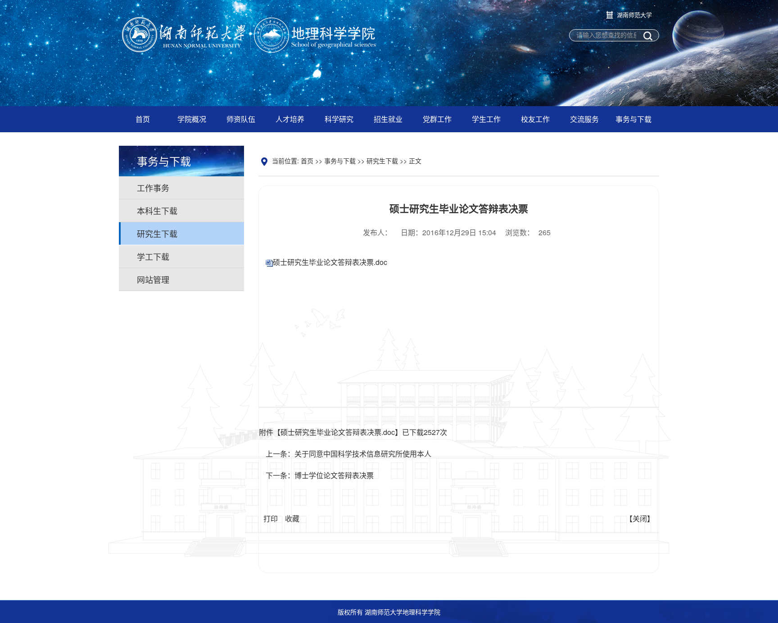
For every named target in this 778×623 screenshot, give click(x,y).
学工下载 (153, 256)
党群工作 (437, 119)
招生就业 (388, 119)
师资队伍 (240, 119)
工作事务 (153, 187)
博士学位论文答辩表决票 (334, 475)
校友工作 (535, 119)
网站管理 (153, 279)
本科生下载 (157, 210)
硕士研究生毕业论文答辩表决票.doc (330, 262)
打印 (270, 518)
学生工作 (486, 119)
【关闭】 (639, 518)
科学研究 (339, 119)
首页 (143, 119)
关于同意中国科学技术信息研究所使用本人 (362, 453)
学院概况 (191, 119)
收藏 (292, 518)
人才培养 (290, 119)
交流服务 (584, 119)
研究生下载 (157, 233)
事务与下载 (633, 119)
